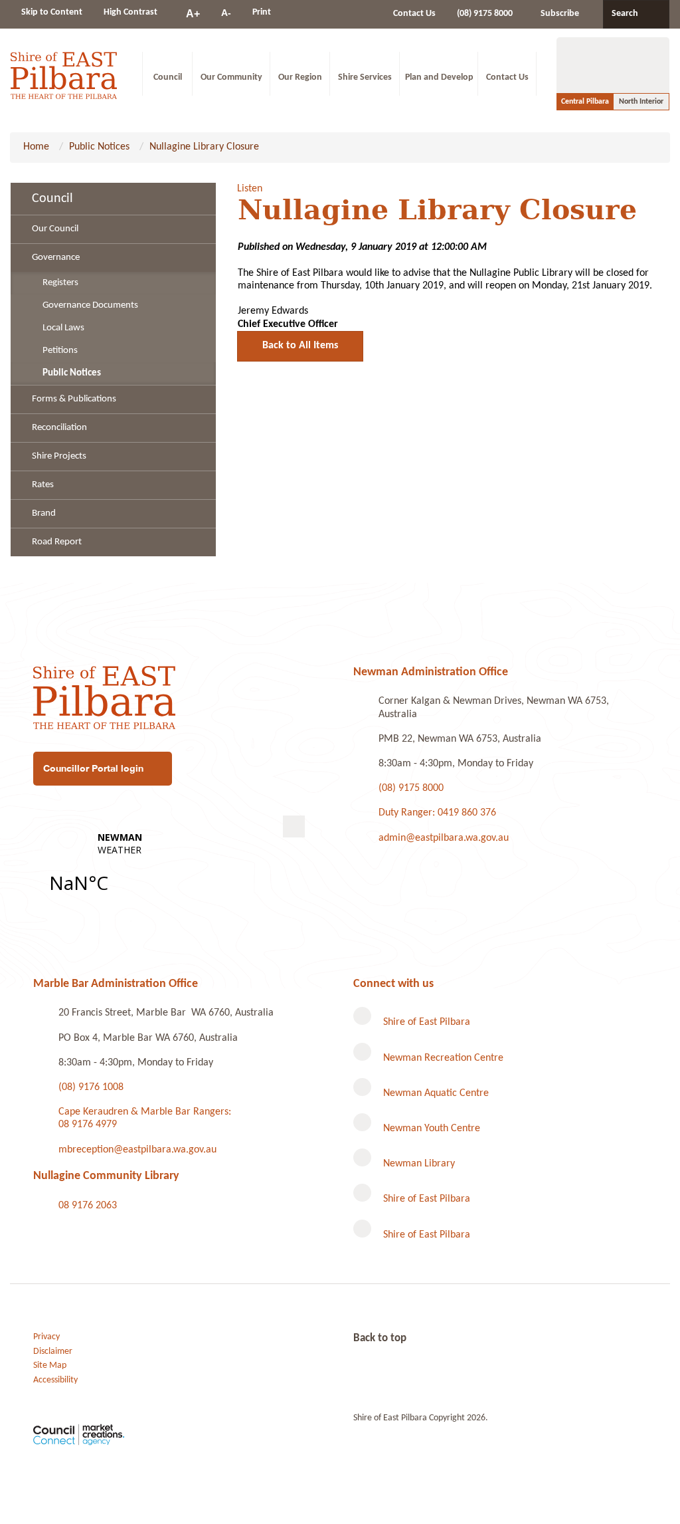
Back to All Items (300, 345)
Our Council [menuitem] (55, 229)
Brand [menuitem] (44, 513)
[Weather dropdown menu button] (294, 826)
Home (36, 147)
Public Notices (99, 147)
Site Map (49, 1365)
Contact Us (414, 14)
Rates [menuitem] (43, 485)
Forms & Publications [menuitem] (74, 399)
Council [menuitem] (52, 198)
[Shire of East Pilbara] (64, 73)
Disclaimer (52, 1352)
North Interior (641, 102)
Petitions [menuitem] (60, 351)
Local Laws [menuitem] (63, 328)
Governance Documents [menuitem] (90, 305)
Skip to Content (51, 12)
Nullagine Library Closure (204, 147)
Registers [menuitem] (60, 283)
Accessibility (55, 1380)
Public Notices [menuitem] (71, 373)
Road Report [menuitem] (57, 542)
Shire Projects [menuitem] (59, 456)
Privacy (46, 1337)
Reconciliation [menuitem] (59, 428)
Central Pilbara (585, 102)
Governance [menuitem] (56, 258)
